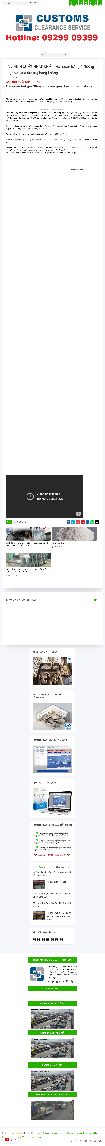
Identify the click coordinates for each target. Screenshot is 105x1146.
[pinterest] (100, 3)
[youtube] (95, 3)
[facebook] (76, 3)
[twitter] (71, 3)
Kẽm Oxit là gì (58, 543)
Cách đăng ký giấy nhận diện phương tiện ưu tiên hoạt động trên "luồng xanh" (27, 544)
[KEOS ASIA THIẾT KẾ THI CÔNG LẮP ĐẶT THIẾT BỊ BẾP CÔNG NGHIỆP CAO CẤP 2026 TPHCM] (52, 716)
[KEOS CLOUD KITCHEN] (52, 670)
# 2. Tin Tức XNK (20, 522)
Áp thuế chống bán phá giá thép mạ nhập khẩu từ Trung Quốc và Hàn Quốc (28, 570)
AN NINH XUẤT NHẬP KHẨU (23, 81)
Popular (43, 867)
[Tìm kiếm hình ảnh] (38, 2)
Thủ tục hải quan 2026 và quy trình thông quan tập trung (59, 915)
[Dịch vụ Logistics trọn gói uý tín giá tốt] (52, 759)
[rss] (91, 3)
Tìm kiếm (33, 2)
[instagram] (86, 3)
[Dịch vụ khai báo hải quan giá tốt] (52, 801)
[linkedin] (63, 982)
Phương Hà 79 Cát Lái (57, 881)
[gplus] (81, 3)
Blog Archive (62, 867)
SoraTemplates (18, 1133)
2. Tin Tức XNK (23, 77)
